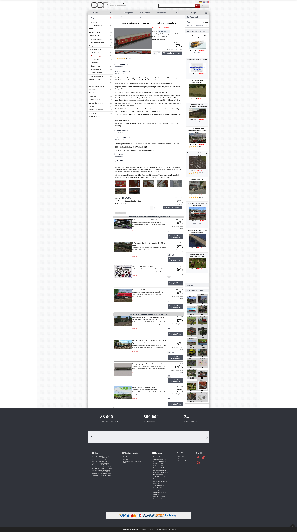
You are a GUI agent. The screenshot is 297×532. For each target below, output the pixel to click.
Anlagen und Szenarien (96, 46)
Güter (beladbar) (94, 93)
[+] (132, 38)
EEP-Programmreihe (95, 29)
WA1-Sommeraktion (95, 25)
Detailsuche (205, 5)
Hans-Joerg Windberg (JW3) (170, 34)
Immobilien (92, 89)
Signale (91, 106)
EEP (112, 13)
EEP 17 (125, 457)
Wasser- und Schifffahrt (96, 86)
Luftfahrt (91, 83)
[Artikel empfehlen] (159, 53)
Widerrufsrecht (161, 529)
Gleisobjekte (93, 96)
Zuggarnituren (95, 66)
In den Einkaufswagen (173, 53)
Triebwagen (94, 62)
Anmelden (181, 456)
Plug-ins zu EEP (94, 36)
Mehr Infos (135, 231)
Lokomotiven (95, 52)
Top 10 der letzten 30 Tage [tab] (196, 31)
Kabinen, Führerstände (96, 110)
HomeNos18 (93, 22)
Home (95, 13)
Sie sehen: (117, 17)
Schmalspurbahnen (97, 76)
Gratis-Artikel (93, 113)
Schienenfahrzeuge (95, 49)
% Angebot (145, 13)
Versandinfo (145, 529)
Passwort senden (182, 461)
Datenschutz (153, 529)
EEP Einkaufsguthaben (96, 42)
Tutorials (125, 459)
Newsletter (161, 13)
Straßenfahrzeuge (94, 79)
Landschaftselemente (96, 103)
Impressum (169, 529)
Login (193, 13)
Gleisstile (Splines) (95, 100)
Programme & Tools (95, 39)
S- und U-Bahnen (96, 73)
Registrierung (181, 458)
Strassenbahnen (96, 69)
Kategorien (128, 13)
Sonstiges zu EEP (94, 116)
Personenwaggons (97, 56)
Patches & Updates (95, 32)
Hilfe (177, 13)
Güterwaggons (95, 59)
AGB (140, 529)
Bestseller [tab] (190, 285)
